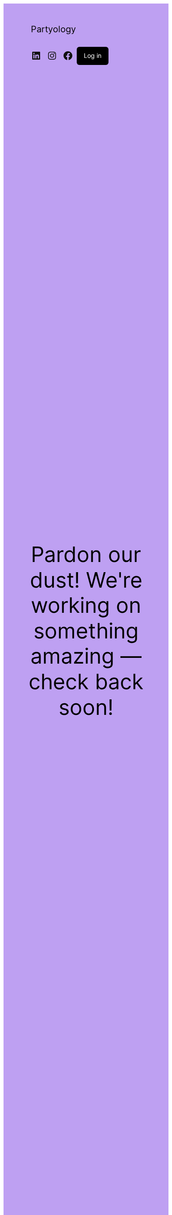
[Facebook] (68, 55)
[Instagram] (52, 55)
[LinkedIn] (36, 55)
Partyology (53, 29)
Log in (92, 55)
